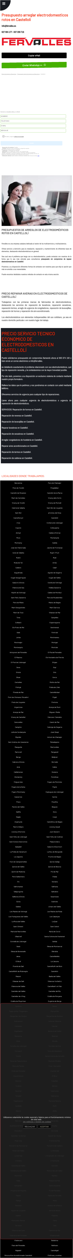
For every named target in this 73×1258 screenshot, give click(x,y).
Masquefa (18, 747)
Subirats (54, 901)
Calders (18, 568)
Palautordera (55, 842)
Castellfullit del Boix (54, 966)
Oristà (18, 672)
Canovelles (18, 722)
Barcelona (18, 483)
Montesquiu (18, 647)
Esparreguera (55, 622)
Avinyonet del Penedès (18, 652)
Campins (18, 727)
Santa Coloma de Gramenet (54, 936)
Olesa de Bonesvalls (18, 951)
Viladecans (18, 1240)
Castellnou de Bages (54, 822)
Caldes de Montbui (55, 593)
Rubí (54, 558)
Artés (55, 563)
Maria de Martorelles (18, 931)
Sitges (54, 662)
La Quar (55, 921)
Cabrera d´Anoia (18, 762)
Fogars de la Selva (18, 787)
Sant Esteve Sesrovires (18, 842)
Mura (18, 538)
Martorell (18, 752)
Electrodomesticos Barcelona (9, 74)
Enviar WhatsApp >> (32, 65)
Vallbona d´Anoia (18, 897)
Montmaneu (54, 637)
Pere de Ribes (18, 602)
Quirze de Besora (54, 867)
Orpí (54, 667)
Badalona (54, 1240)
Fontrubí (55, 632)
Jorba (18, 637)
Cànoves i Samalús (55, 717)
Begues (55, 807)
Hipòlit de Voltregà (18, 593)
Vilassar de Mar (54, 613)
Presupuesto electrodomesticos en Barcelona (28, 74)
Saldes (18, 907)
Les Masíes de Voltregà (18, 911)
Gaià (18, 632)
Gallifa (18, 812)
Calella (54, 543)
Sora (54, 812)
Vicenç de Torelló (18, 503)
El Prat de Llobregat (18, 662)
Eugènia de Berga (54, 1001)
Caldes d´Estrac (55, 533)
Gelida (54, 941)
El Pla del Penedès (55, 652)
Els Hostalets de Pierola (55, 657)
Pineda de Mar (18, 692)
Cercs (54, 677)
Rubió (18, 558)
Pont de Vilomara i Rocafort (18, 697)
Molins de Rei (55, 682)
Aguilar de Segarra (55, 573)
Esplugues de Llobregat (55, 792)
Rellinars (54, 1245)
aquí (38, 155)
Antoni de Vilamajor (54, 737)
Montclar (54, 647)
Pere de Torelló (18, 488)
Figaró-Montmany (18, 792)
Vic (18, 882)
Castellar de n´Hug (18, 996)
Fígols (54, 787)
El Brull (18, 961)
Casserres (18, 797)
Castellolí (54, 518)
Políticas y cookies (55, 1255)
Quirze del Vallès (18, 867)
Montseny (18, 543)
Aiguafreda (18, 573)
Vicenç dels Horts (54, 498)
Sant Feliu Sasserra (18, 598)
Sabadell (18, 847)
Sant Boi (18, 513)
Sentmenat (54, 627)
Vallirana (55, 887)
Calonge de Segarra (54, 727)
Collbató (18, 622)
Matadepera (54, 742)
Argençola (18, 822)
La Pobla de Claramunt (18, 852)
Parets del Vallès (18, 807)
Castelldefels (55, 956)
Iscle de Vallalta (18, 553)
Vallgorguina (18, 892)
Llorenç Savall (54, 827)
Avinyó (18, 533)
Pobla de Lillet (54, 687)
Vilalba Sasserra (55, 588)
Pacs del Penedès (18, 1245)
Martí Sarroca (55, 607)
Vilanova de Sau (18, 588)
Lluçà (55, 817)
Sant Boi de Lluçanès (55, 508)
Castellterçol (18, 518)
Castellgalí (55, 1250)
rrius (18, 523)
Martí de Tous (18, 613)
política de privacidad (19, 136)
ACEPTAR (44, 1127)
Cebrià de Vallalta (18, 508)
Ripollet (18, 737)
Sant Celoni (54, 926)
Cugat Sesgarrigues (18, 578)
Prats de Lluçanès (18, 702)
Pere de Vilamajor (54, 483)
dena (18, 956)
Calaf (55, 568)
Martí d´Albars (18, 827)
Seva (18, 667)
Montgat (55, 642)
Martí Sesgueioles (18, 607)
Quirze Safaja (55, 862)
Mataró (18, 976)
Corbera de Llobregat (55, 523)
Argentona (18, 707)
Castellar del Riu (55, 991)
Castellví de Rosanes (18, 493)
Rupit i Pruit (54, 553)
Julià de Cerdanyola (18, 732)
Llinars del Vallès (54, 907)
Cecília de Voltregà (55, 583)
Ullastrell (18, 936)
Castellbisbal (55, 692)
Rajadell (18, 1250)
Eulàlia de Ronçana (55, 996)
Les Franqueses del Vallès (18, 916)
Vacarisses (55, 897)
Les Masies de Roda (54, 911)
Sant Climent (18, 926)
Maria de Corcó (54, 931)
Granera (55, 772)
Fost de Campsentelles (18, 862)
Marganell (54, 752)
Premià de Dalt (18, 966)
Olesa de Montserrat (54, 946)
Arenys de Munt (54, 707)
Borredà (55, 762)
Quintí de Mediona (18, 872)
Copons (18, 528)
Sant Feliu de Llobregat (18, 837)
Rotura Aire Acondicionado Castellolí (18, 1255)
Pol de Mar (55, 872)
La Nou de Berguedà (54, 852)
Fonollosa (54, 777)
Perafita (55, 802)
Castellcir (54, 971)
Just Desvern (55, 832)
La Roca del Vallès (18, 921)
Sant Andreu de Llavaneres (18, 742)
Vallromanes (18, 887)
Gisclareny (18, 777)
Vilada (54, 877)
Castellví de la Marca (54, 493)
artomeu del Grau (54, 513)
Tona (18, 617)
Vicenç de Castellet (18, 717)
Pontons (55, 702)
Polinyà (18, 687)
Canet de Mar (55, 722)
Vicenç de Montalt (54, 503)
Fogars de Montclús (54, 782)
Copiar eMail (34, 55)
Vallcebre (54, 892)
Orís (54, 672)
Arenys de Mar (18, 712)
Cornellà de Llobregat (18, 941)
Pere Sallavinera (18, 877)
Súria (18, 901)
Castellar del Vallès (18, 991)
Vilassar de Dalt (18, 981)
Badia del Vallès (54, 976)
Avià (18, 767)
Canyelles (54, 617)
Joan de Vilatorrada (18, 548)
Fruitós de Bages (54, 857)
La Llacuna (55, 961)
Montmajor (18, 642)
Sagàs (18, 817)
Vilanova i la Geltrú (55, 981)
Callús (54, 767)
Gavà (18, 946)
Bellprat (55, 757)
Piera (18, 802)
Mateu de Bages (55, 602)
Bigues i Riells (54, 712)
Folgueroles (18, 782)
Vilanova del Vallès (18, 986)
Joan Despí (55, 732)
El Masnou (18, 657)
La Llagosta (18, 857)
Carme (54, 797)
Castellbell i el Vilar (55, 986)
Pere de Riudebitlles (54, 598)
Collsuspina (54, 528)
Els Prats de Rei (18, 627)
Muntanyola (54, 538)
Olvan (18, 677)
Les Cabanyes (55, 916)
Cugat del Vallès (55, 578)
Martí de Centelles (18, 498)
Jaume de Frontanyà (54, 548)
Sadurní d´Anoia (18, 583)
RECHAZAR (30, 1127)
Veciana (55, 882)
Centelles (18, 682)
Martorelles (54, 747)
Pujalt (55, 697)
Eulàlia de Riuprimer (18, 1001)
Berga (18, 757)
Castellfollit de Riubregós (18, 971)
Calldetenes (18, 772)
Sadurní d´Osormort (54, 847)
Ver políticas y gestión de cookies (37, 1122)
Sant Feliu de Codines (54, 837)
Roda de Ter (18, 563)
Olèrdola (55, 951)
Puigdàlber (55, 488)
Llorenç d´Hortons (18, 832)
